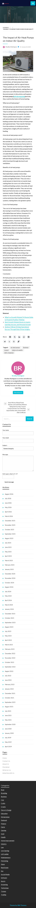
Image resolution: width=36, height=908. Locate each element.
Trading (3, 895)
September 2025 (10, 534)
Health (3, 837)
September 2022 (10, 667)
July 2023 (8, 631)
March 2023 (9, 644)
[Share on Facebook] (10, 337)
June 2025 (8, 547)
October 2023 (9, 618)
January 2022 (9, 689)
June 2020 (8, 729)
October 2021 (9, 698)
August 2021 (9, 706)
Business (25, 347)
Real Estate (4, 867)
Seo (2, 871)
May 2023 (8, 636)
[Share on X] (15, 337)
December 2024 (10, 574)
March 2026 (9, 516)
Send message (9, 482)
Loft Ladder (5, 854)
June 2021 (8, 715)
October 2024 (9, 583)
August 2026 (9, 494)
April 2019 (8, 746)
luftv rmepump (9, 352)
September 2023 (10, 622)
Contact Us (6, 761)
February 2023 (9, 649)
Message (5, 454)
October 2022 (9, 662)
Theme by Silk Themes (18, 905)
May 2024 (8, 596)
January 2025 (9, 569)
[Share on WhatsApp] (24, 337)
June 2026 (8, 503)
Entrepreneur (5, 817)
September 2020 (10, 724)
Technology (5, 888)
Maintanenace (5, 857)
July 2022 (8, 675)
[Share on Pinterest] (28, 337)
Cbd (2, 800)
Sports (3, 881)
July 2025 (8, 543)
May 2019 (8, 742)
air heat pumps (15, 347)
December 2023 (10, 613)
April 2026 (8, 512)
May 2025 (8, 552)
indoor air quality (17, 350)
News (3, 864)
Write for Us (6, 770)
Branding (4, 793)
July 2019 (8, 737)
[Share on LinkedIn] (19, 337)
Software (4, 878)
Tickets (3, 891)
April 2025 (8, 556)
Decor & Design (6, 810)
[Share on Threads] (14, 341)
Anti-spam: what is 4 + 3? (10, 474)
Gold (2, 834)
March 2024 (9, 605)
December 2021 (10, 693)
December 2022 (10, 653)
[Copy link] (18, 341)
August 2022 (9, 671)
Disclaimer (6, 767)
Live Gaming (5, 851)
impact (6, 350)
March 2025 (9, 560)
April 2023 (8, 640)
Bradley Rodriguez (11, 47)
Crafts (3, 803)
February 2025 (9, 565)
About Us (5, 764)
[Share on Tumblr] (9, 341)
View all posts (18, 392)
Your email (5, 438)
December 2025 (10, 520)
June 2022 (8, 680)
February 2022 (9, 684)
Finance (3, 824)
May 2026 (8, 507)
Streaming (4, 884)
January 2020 (9, 733)
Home (4, 758)
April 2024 (8, 600)
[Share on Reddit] (5, 341)
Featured (4, 820)
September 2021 (10, 702)
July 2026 (8, 498)
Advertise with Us (8, 773)
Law (2, 847)
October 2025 (9, 529)
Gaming (3, 830)
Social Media (5, 874)
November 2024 (10, 578)
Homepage (6, 27)
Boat (2, 790)
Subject (4, 445)
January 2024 (9, 609)
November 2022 (10, 658)
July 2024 (8, 591)
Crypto (3, 807)
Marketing (4, 861)
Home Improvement (7, 840)
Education (4, 813)
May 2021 (8, 720)
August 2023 (9, 627)
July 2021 (8, 711)
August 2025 (9, 538)
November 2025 (10, 525)
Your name (5, 430)
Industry (3, 844)
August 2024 (9, 587)
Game (3, 827)
